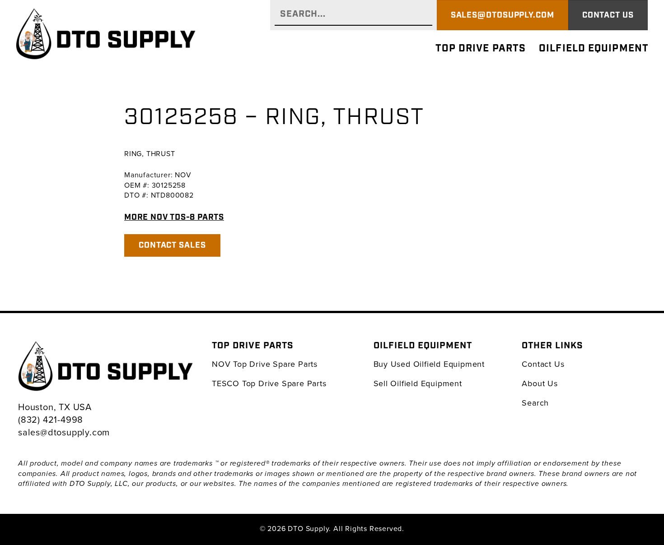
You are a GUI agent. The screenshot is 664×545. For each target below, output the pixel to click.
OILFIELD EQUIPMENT (594, 48)
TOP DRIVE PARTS (480, 48)
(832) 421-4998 (50, 419)
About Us (539, 383)
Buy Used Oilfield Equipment (429, 363)
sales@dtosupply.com (64, 432)
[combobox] (353, 15)
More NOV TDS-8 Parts (174, 217)
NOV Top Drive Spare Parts (265, 363)
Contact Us (543, 363)
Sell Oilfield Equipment (418, 383)
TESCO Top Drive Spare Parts (269, 383)
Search (535, 402)
